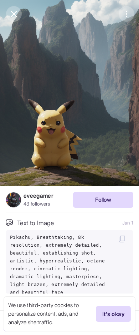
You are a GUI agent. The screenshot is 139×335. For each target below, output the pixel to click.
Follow (103, 199)
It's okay (113, 314)
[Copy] (122, 239)
